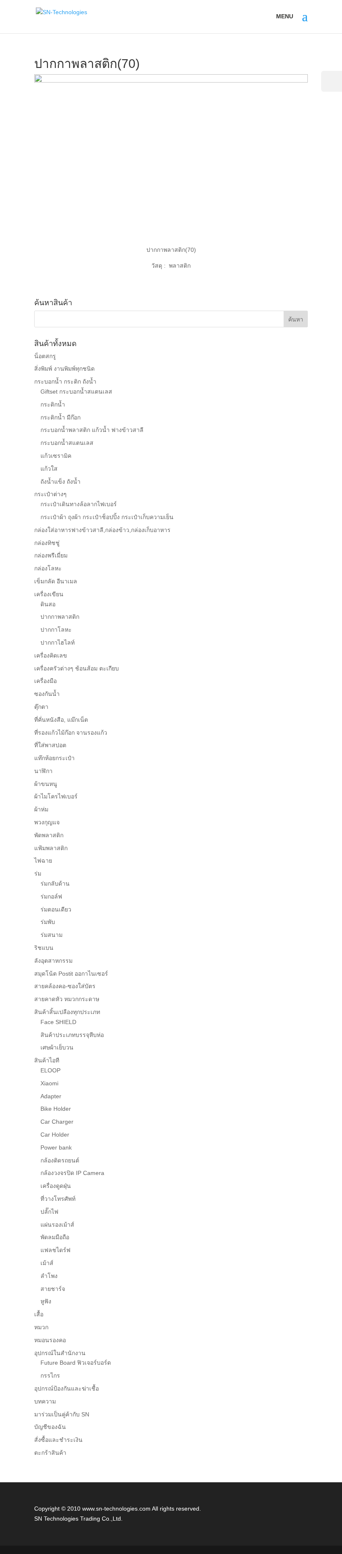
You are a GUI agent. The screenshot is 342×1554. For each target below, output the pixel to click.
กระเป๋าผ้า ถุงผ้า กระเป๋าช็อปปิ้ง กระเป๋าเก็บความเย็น (107, 517)
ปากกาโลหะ (56, 629)
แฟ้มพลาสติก (51, 848)
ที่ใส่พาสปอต (50, 745)
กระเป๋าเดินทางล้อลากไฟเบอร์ (78, 504)
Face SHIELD (58, 1022)
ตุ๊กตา (41, 706)
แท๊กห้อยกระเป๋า (54, 758)
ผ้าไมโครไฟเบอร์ (56, 796)
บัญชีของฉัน (50, 1426)
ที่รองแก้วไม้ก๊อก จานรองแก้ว (70, 732)
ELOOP (50, 1070)
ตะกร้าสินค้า (50, 1452)
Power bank (56, 1147)
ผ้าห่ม (41, 809)
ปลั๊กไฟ (49, 1211)
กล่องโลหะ (48, 568)
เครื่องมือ (45, 681)
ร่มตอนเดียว (55, 909)
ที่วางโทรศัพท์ (57, 1198)
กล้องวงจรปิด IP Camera (72, 1173)
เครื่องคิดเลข (50, 655)
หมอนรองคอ (50, 1340)
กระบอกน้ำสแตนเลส (66, 442)
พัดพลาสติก (48, 835)
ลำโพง (49, 1276)
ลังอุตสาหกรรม (53, 960)
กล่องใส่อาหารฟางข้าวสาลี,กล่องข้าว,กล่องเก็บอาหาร (102, 530)
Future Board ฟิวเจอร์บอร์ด (75, 1362)
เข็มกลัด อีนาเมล (55, 581)
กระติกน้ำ (52, 404)
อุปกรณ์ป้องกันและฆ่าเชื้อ (66, 1388)
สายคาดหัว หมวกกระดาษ (66, 999)
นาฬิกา (43, 771)
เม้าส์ (46, 1263)
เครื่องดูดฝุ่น (55, 1185)
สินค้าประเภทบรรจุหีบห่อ (72, 1035)
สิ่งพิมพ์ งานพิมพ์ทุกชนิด (64, 368)
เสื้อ (38, 1314)
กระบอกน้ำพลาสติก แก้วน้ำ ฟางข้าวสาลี (91, 430)
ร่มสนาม (51, 934)
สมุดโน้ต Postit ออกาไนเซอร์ (71, 973)
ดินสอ (47, 604)
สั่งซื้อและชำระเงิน (58, 1439)
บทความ (45, 1401)
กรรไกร (50, 1375)
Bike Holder (55, 1108)
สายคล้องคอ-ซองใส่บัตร (65, 986)
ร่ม (37, 873)
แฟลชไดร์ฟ (55, 1250)
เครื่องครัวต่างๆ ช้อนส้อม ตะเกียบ (76, 668)
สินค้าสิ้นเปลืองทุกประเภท (67, 1012)
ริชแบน (43, 947)
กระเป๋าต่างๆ (50, 494)
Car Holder (54, 1134)
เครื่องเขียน (48, 594)
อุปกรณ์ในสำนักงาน (60, 1353)
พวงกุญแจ (47, 822)
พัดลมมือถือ (54, 1237)
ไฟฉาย (43, 860)
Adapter (50, 1096)
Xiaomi (49, 1083)
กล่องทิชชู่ (47, 543)
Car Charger (56, 1121)
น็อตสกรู (45, 356)
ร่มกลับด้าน (55, 883)
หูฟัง (45, 1301)
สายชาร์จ (52, 1288)
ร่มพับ (47, 922)
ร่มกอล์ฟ (51, 896)
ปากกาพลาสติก (59, 616)
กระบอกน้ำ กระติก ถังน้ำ (65, 381)
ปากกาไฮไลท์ (57, 642)
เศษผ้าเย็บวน (56, 1047)
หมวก (41, 1327)
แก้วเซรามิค (55, 455)
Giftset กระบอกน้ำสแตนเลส (76, 391)
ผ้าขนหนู (45, 784)
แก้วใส (49, 468)
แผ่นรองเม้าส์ (57, 1224)
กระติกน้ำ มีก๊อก (60, 417)
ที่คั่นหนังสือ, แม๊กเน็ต (61, 719)
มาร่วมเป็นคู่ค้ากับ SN (61, 1414)
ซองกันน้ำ (47, 693)
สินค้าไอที (46, 1060)
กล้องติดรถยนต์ (59, 1160)
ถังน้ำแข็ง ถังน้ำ (60, 481)
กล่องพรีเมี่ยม (51, 555)
